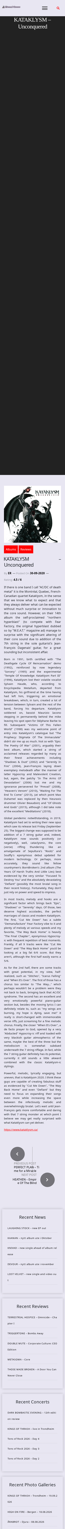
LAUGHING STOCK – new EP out (27, 1228)
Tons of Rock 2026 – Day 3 (23, 1448)
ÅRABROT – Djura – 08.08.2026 (26, 1521)
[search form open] (58, 8)
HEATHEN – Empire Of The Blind (25, 1181)
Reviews (25, 549)
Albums (11, 549)
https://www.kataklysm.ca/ (21, 1129)
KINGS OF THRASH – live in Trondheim (31, 1428)
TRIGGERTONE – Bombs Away (26, 1333)
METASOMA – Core (19, 1359)
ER (9, 573)
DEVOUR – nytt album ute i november (31, 1264)
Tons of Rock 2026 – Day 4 (23, 1438)
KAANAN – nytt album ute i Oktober (30, 1238)
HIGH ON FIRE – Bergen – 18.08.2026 (30, 1512)
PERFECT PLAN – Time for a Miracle (26, 1169)
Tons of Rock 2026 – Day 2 (23, 1458)
